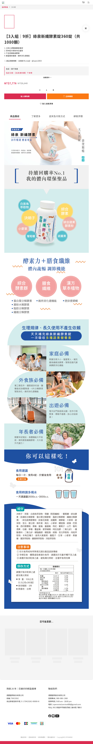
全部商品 (5, 7)
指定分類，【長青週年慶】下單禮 (19, 73)
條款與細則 (41, 737)
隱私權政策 (51, 737)
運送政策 (23, 737)
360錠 (13, 7)
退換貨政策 (32, 737)
